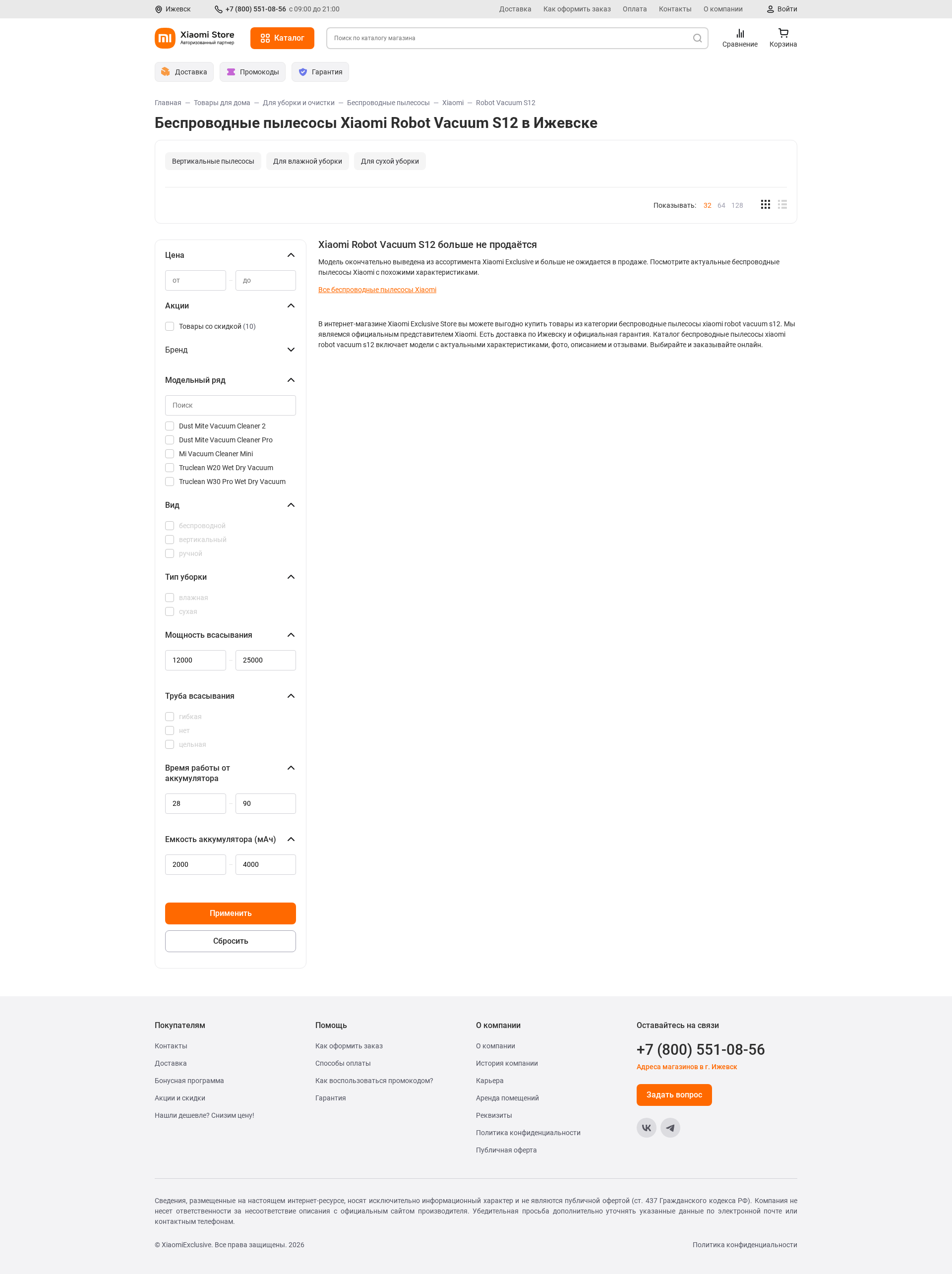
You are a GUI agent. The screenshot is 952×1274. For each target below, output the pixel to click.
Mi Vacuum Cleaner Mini (216, 454)
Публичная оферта (506, 1150)
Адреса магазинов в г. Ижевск (687, 1067)
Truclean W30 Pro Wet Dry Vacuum (232, 481)
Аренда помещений (507, 1098)
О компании (723, 9)
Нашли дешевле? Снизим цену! (204, 1115)
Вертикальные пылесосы (213, 161)
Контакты (675, 9)
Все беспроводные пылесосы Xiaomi (377, 290)
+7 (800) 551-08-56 (256, 9)
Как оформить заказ (577, 9)
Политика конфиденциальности (528, 1133)
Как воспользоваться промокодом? (374, 1081)
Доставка (515, 9)
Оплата (635, 9)
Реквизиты (494, 1115)
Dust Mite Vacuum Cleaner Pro (226, 440)
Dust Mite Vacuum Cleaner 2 (222, 426)
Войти (787, 9)
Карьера (490, 1081)
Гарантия (330, 1098)
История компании (507, 1063)
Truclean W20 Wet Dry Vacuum (226, 468)
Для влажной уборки (307, 161)
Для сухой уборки (390, 161)
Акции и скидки (180, 1098)
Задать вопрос (674, 1094)
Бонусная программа (189, 1081)
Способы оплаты (343, 1063)
